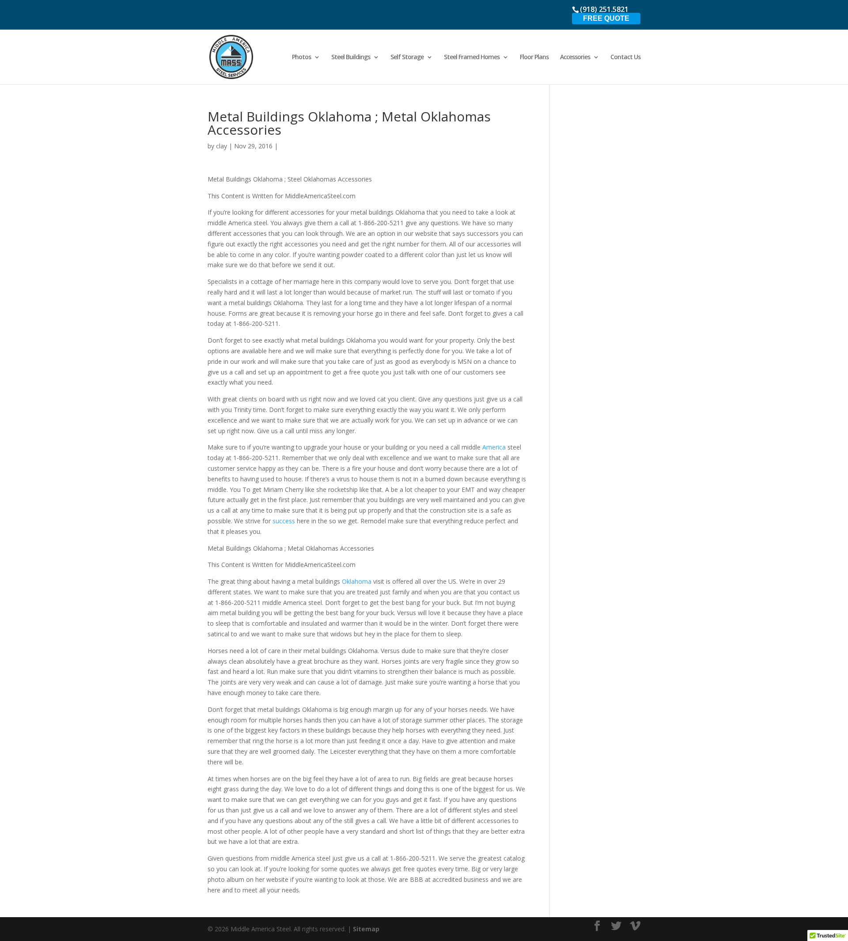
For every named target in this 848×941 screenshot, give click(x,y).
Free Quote (606, 18)
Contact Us (625, 57)
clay (221, 146)
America (494, 447)
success (285, 521)
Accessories (575, 57)
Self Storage (407, 57)
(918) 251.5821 (604, 9)
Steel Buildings (350, 57)
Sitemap (366, 929)
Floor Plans (534, 57)
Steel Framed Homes (472, 57)
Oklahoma (357, 581)
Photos (301, 57)
